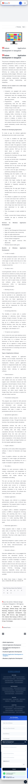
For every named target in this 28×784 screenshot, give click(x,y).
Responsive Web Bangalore (9, 710)
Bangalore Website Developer (18, 680)
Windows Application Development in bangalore (13, 655)
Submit (14, 769)
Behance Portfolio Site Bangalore (20, 706)
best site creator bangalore (18, 710)
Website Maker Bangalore (19, 691)
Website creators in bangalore (20, 712)
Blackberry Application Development (13, 658)
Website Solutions (22, 699)
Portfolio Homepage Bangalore (18, 708)
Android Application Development (12, 645)
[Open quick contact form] (25, 781)
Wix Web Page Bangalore (19, 693)
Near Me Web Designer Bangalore (9, 691)
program (21, 553)
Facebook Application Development (12, 651)
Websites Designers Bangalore (9, 693)
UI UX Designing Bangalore (19, 682)
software (10, 553)
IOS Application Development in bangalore (11, 648)
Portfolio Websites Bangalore (9, 682)
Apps (15, 580)
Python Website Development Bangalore (9, 712)
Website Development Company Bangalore (9, 678)
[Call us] (20, 3)
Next (23, 27)
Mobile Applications (8, 642)
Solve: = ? (6, 761)
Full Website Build (15, 699)
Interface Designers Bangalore (7, 699)
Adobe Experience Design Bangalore (8, 706)
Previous (19, 27)
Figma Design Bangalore (9, 708)
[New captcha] (24, 764)
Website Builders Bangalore (9, 680)
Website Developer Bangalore (21, 678)
